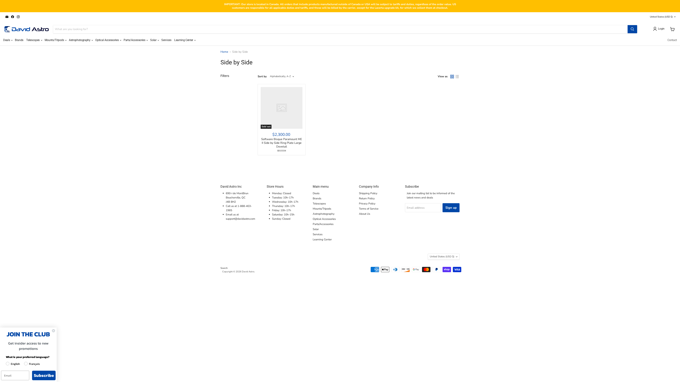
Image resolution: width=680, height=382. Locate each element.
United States (661, 16)
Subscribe (44, 375)
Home (224, 51)
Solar (153, 40)
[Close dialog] (53, 330)
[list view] (457, 76)
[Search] (632, 29)
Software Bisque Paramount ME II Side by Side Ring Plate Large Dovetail (281, 143)
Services (166, 40)
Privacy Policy (367, 203)
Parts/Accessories (135, 40)
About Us (364, 214)
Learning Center (184, 40)
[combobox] (340, 29)
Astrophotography (80, 40)
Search (224, 268)
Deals (7, 40)
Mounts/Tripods (55, 40)
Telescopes (33, 40)
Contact (672, 40)
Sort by (262, 76)
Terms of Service (368, 208)
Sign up (451, 208)
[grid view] (452, 76)
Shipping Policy (368, 193)
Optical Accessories (107, 40)
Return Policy (367, 198)
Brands (19, 40)
